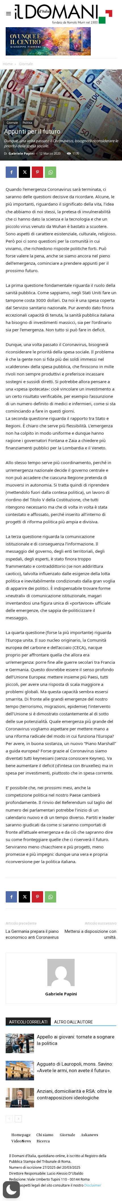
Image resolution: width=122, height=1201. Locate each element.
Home (8, 63)
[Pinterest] (37, 172)
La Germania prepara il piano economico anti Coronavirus (32, 934)
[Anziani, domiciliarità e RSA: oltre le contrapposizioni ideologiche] (20, 1098)
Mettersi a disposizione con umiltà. (90, 934)
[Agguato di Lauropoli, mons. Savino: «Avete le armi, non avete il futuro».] (20, 1070)
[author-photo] (61, 986)
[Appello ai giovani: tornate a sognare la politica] (20, 1043)
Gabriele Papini (22, 153)
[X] (24, 172)
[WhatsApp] (50, 172)
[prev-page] (9, 1118)
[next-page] (18, 1118)
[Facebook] (11, 172)
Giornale (25, 63)
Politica (27, 123)
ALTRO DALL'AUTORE (73, 1022)
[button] (11, 1189)
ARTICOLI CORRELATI (28, 1022)
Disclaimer (92, 1185)
